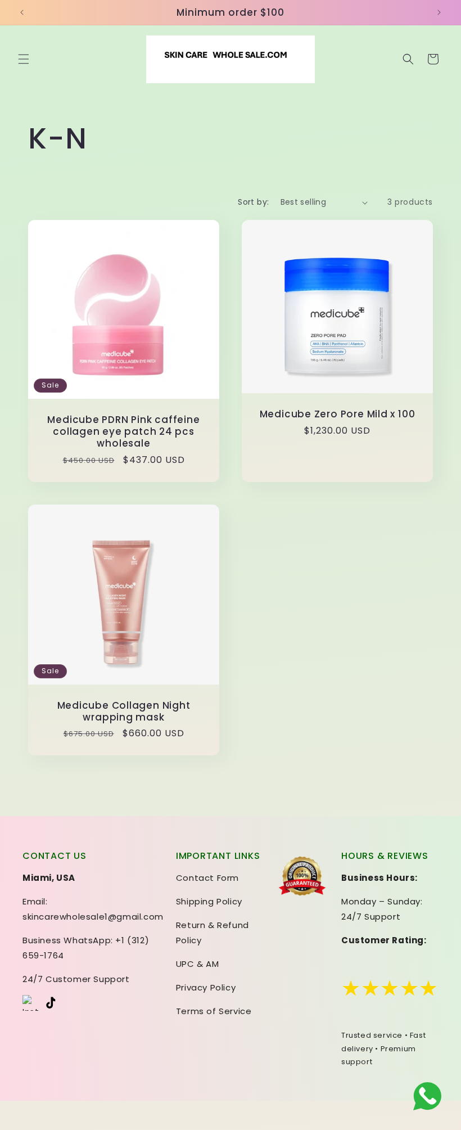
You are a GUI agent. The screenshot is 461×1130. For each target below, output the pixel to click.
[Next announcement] (439, 12)
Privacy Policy (206, 987)
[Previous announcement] (22, 12)
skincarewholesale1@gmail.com (93, 916)
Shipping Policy (209, 901)
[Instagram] (30, 1003)
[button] (23, 59)
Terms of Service (214, 1011)
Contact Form (207, 878)
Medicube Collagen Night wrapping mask (124, 711)
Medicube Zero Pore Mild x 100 (337, 414)
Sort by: (253, 202)
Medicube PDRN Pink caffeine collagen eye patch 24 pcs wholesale (123, 431)
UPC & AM (197, 964)
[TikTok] (53, 1003)
